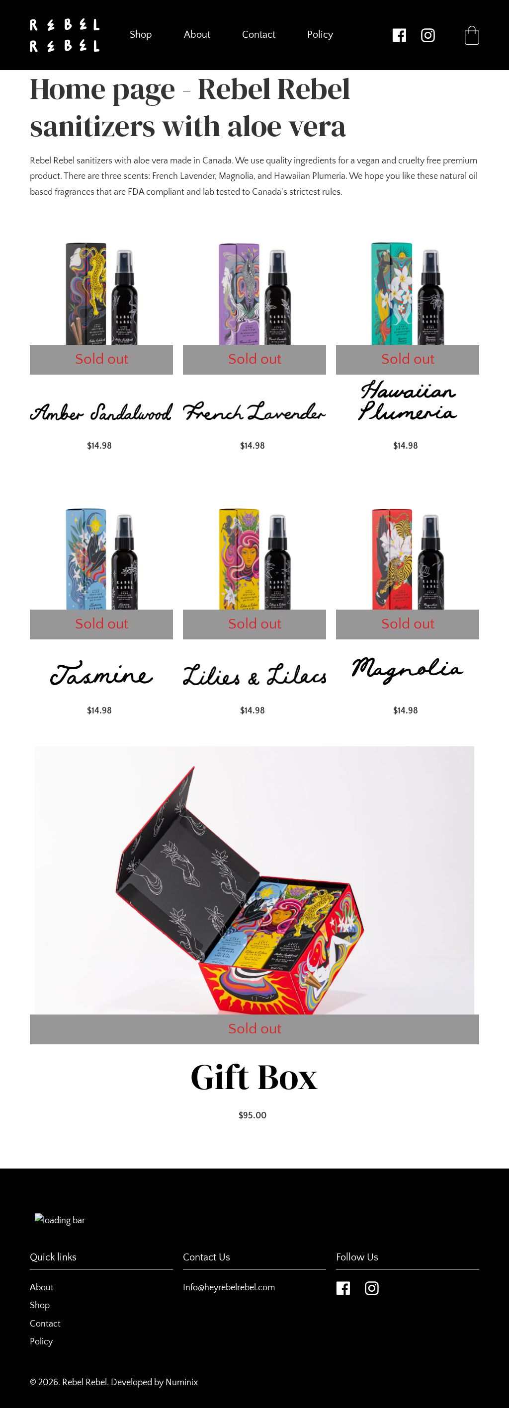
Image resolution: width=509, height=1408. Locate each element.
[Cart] (472, 35)
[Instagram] (428, 35)
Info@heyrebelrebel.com (229, 1288)
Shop (40, 1306)
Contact (45, 1324)
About (42, 1288)
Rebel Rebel (84, 1383)
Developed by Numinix (154, 1383)
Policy (41, 1342)
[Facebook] (399, 35)
